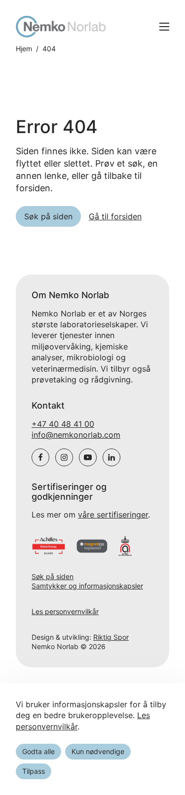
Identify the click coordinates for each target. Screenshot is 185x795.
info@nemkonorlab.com (76, 435)
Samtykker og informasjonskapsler (87, 586)
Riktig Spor (111, 637)
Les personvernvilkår (65, 611)
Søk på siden (53, 576)
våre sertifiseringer (113, 514)
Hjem (24, 48)
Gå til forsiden (115, 216)
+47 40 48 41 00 (63, 424)
